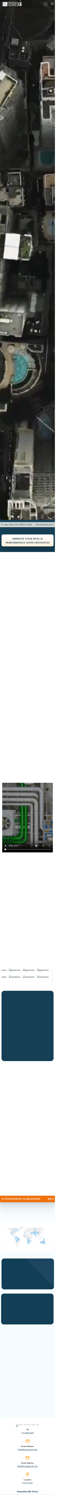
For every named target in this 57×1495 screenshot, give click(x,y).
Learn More (12, 1054)
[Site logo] (12, 4)
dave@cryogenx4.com (27, 1466)
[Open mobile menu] (52, 4)
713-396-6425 (27, 1433)
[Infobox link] (45, 4)
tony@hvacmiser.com (27, 1449)
